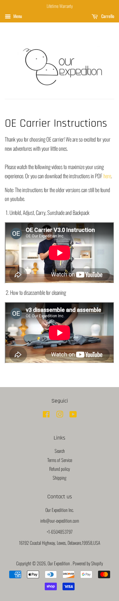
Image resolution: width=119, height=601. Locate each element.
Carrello (107, 16)
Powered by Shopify (88, 563)
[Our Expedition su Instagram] (59, 415)
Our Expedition (59, 563)
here (107, 176)
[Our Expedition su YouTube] (73, 415)
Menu (17, 16)
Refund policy (59, 468)
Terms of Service (59, 460)
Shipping (59, 477)
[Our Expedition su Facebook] (46, 415)
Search (60, 450)
